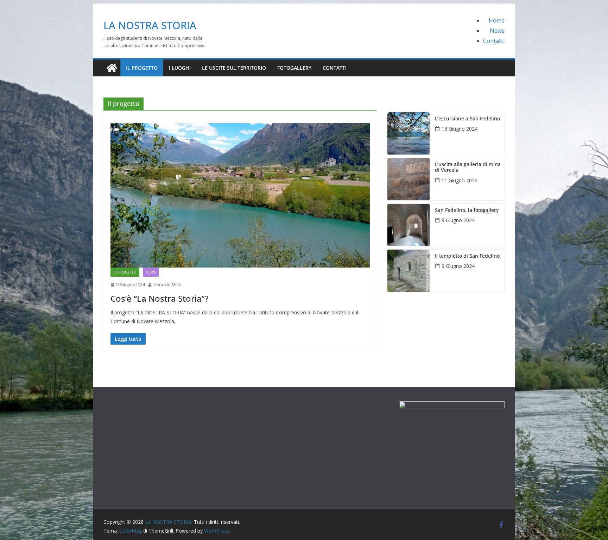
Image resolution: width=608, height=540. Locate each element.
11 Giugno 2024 (459, 180)
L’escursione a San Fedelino (467, 119)
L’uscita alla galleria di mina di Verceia (468, 168)
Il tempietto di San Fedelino (467, 256)
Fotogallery (294, 67)
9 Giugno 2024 (458, 220)
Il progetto (142, 67)
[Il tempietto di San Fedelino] (408, 271)
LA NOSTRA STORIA (149, 25)
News (497, 30)
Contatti (494, 41)
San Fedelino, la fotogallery (467, 210)
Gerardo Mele (167, 285)
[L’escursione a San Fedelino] (408, 133)
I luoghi (180, 67)
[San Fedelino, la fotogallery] (408, 225)
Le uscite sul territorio (234, 67)
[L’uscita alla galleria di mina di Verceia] (408, 179)
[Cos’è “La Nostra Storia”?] (240, 195)
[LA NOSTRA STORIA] (111, 67)
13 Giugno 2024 (459, 128)
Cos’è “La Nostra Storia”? (159, 298)
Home (497, 20)
